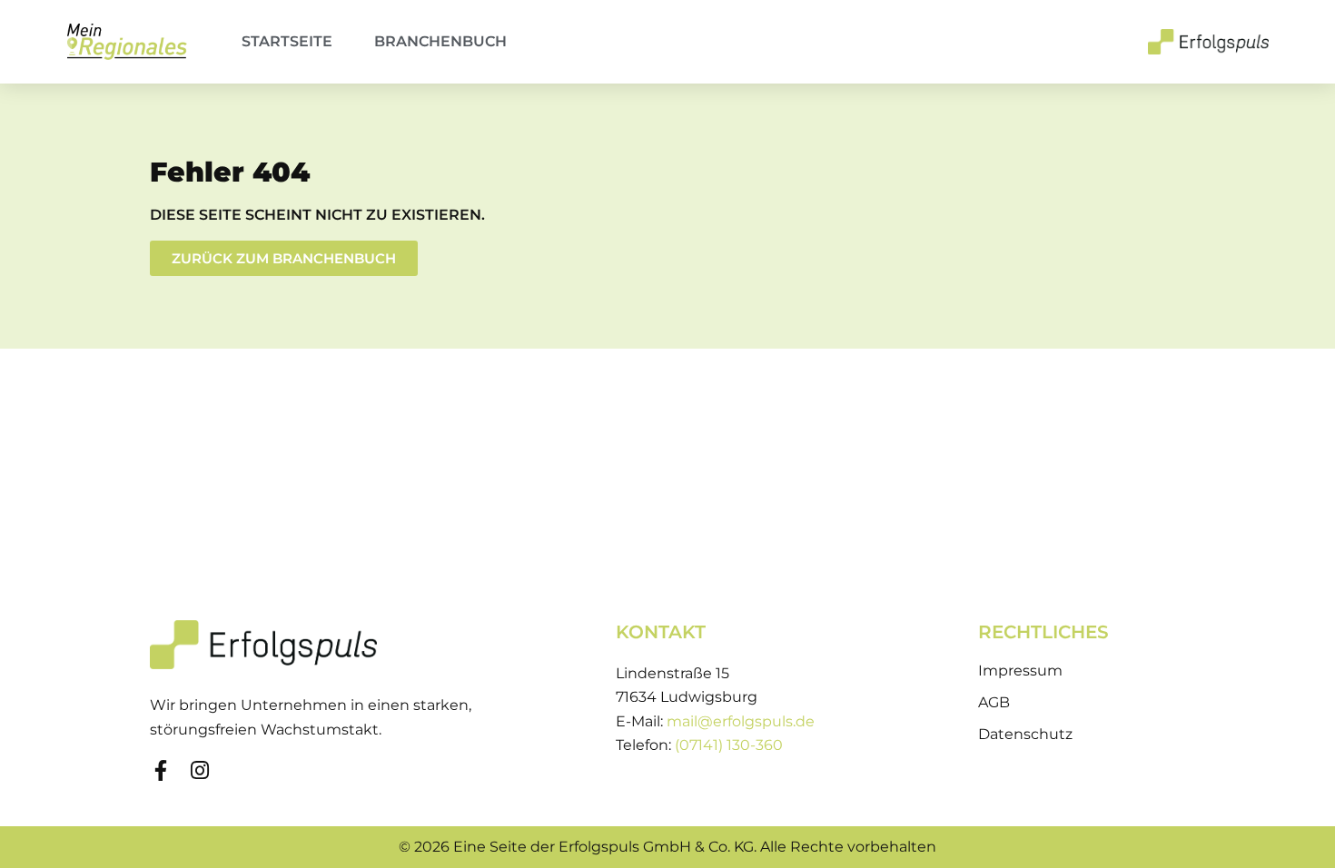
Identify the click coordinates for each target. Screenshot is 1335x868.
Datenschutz (1025, 734)
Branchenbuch (440, 41)
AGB (994, 702)
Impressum (1020, 670)
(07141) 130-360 (729, 745)
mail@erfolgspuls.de (741, 721)
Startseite (287, 41)
